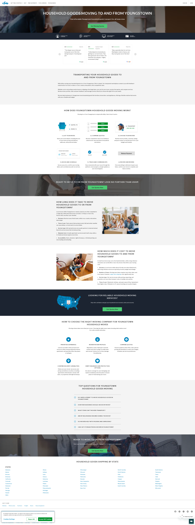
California (8, 479)
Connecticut (8, 483)
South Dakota (159, 470)
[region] (28, 517)
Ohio (119, 474)
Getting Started (16, 3)
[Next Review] (135, 54)
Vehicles (4, 505)
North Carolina (122, 470)
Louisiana (45, 481)
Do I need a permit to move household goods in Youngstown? (95, 398)
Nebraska (83, 476)
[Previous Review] (59, 54)
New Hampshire (84, 481)
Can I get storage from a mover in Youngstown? (96, 427)
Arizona (7, 474)
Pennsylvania (121, 481)
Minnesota (46, 492)
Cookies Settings (9, 519)
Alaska (7, 472)
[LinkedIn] (192, 512)
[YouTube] (188, 512)
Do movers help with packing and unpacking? (94, 421)
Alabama (7, 470)
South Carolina (122, 486)
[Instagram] (179, 512)
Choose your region (187, 515)
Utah (156, 476)
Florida (7, 488)
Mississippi (83, 470)
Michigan (45, 490)
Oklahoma (120, 476)
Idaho (6, 495)
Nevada (82, 479)
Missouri (82, 472)
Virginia (157, 481)
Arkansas (7, 476)
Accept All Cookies (45, 519)
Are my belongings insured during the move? (94, 416)
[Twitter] (183, 512)
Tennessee (158, 472)
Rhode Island (121, 483)
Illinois (44, 470)
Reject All (31, 519)
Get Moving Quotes (97, 26)
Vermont (157, 479)
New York (83, 488)
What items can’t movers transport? (91, 410)
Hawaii (7, 492)
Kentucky (45, 479)
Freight (26, 505)
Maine (44, 483)
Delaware (7, 486)
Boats (31, 505)
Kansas (45, 476)
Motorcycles (12, 505)
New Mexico (83, 486)
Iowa (44, 474)
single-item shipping (115, 274)
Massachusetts (47, 488)
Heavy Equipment (40, 505)
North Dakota (121, 472)
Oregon (120, 479)
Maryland (45, 486)
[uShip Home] (5, 3)
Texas (156, 474)
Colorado (7, 481)
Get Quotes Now (97, 187)
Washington (158, 483)
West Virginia (159, 486)
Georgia (7, 490)
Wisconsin (158, 488)
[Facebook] (175, 512)
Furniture (19, 505)
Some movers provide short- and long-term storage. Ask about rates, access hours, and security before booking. (96, 428)
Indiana (45, 472)
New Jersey (83, 483)
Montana (82, 474)
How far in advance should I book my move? (94, 404)
